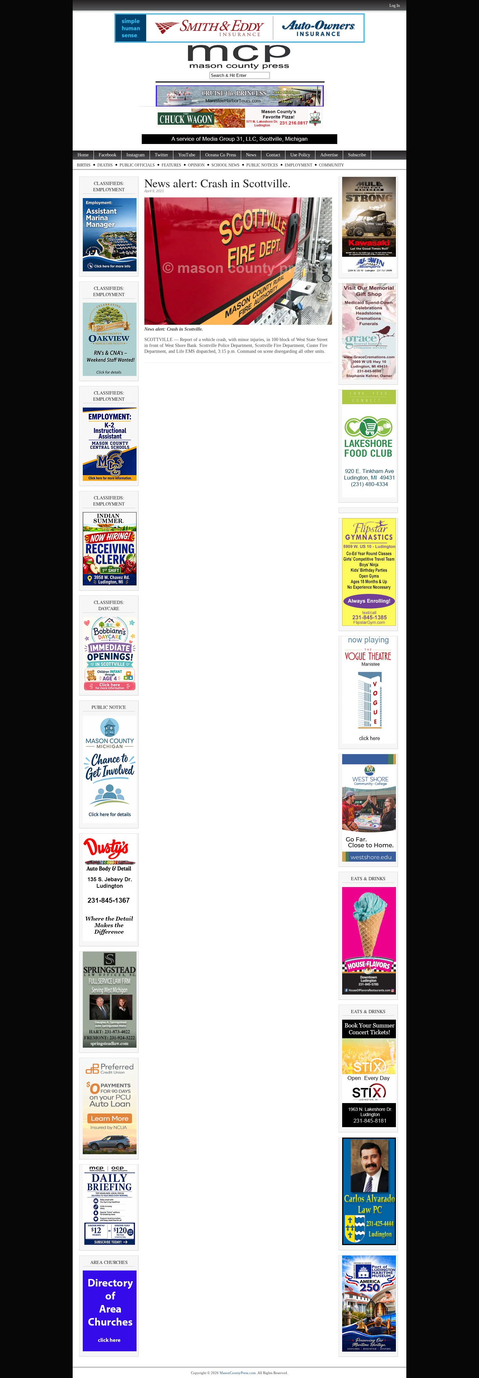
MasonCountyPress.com (238, 1373)
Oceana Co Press (220, 154)
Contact (273, 154)
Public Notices (262, 165)
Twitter (161, 154)
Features (171, 165)
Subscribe (357, 154)
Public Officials (137, 165)
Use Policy (300, 154)
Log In (394, 5)
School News (225, 165)
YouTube (186, 154)
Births (84, 165)
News (251, 154)
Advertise (329, 154)
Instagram (135, 154)
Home (83, 154)
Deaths (105, 165)
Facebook (107, 154)
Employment (298, 165)
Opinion (196, 165)
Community (331, 165)
